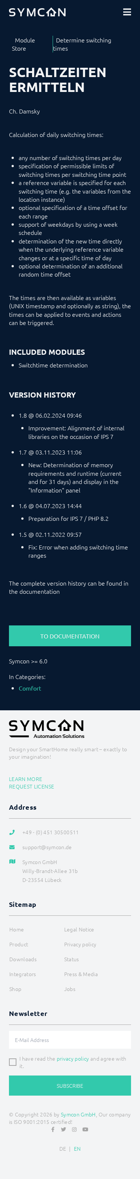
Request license (31, 786)
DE (62, 1148)
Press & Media (81, 974)
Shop (15, 988)
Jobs (69, 988)
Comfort (30, 688)
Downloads (23, 959)
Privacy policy (80, 944)
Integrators (22, 974)
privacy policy (73, 1058)
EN (77, 1148)
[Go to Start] (131, 1155)
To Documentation (70, 636)
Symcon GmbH (78, 1114)
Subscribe (70, 1085)
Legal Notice (79, 929)
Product (18, 944)
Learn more (26, 779)
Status (71, 959)
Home (16, 929)
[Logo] (37, 11)
